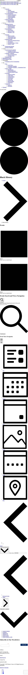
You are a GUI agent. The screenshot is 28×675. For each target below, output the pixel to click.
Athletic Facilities (11, 74)
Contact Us (7, 83)
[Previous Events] (15, 542)
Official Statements (12, 71)
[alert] (14, 244)
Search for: (2, 0)
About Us (7, 9)
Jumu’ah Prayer (11, 31)
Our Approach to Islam (12, 12)
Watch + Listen (8, 68)
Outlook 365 (5, 633)
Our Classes (10, 41)
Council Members (11, 17)
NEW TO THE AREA (11, 4)
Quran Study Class (12, 38)
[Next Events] (3, 543)
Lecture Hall (10, 80)
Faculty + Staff (11, 44)
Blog (6, 63)
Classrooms (10, 82)
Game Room (10, 78)
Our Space (7, 73)
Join (3, 45)
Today (1, 546)
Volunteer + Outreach (9, 53)
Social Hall (10, 79)
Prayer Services (8, 28)
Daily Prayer (10, 30)
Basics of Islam (11, 20)
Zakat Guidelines (11, 27)
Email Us (10, 85)
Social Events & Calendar (10, 49)
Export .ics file (6, 635)
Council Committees (12, 14)
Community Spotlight (12, 66)
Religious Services (9, 24)
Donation (4, 87)
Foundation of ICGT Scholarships (12, 61)
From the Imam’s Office (13, 72)
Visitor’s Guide (11, 21)
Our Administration (9, 13)
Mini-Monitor (10, 69)
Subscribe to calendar (5, 609)
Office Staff (10, 18)
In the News (10, 65)
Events (4, 180)
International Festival (7, 58)
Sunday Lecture (11, 35)
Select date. (11, 553)
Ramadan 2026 (8, 56)
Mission (9, 10)
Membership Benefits (9, 46)
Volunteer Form (11, 55)
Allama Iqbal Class (12, 37)
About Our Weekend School (14, 40)
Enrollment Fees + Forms (13, 42)
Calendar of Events (12, 51)
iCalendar (5, 632)
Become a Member (9, 47)
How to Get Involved (12, 54)
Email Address (4, 643)
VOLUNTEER (3, 4)
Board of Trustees (11, 16)
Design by (2, 667)
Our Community (11, 11)
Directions (10, 86)
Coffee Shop (10, 75)
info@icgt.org (3, 657)
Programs (7, 34)
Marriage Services (11, 25)
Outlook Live (5, 634)
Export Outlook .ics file (7, 637)
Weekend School (8, 39)
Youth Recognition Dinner (13, 52)
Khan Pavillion (11, 81)
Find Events (3, 333)
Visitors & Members (9, 19)
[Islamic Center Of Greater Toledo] (10, 2)
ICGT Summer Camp (7, 59)
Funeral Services (11, 26)
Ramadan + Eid (11, 32)
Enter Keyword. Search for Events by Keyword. (10, 303)
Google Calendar (6, 631)
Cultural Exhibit (11, 76)
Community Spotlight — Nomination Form (17, 67)
